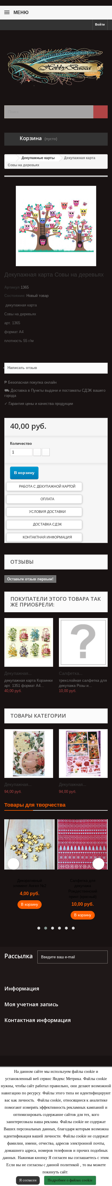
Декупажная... (18, 673)
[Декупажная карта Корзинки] (28, 642)
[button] (38, 928)
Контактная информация (47, 537)
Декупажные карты (38, 158)
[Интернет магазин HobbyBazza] (56, 62)
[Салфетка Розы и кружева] (83, 642)
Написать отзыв (22, 368)
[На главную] (10, 158)
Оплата (47, 499)
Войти (100, 24)
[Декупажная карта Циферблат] (28, 753)
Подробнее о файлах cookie (70, 1180)
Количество (21, 443)
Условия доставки (47, 512)
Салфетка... (70, 673)
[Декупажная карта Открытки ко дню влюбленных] (83, 753)
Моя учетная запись (31, 1004)
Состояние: (14, 295)
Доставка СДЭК (47, 524)
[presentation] (13, 864)
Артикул (12, 287)
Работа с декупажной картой (47, 486)
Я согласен (27, 1180)
